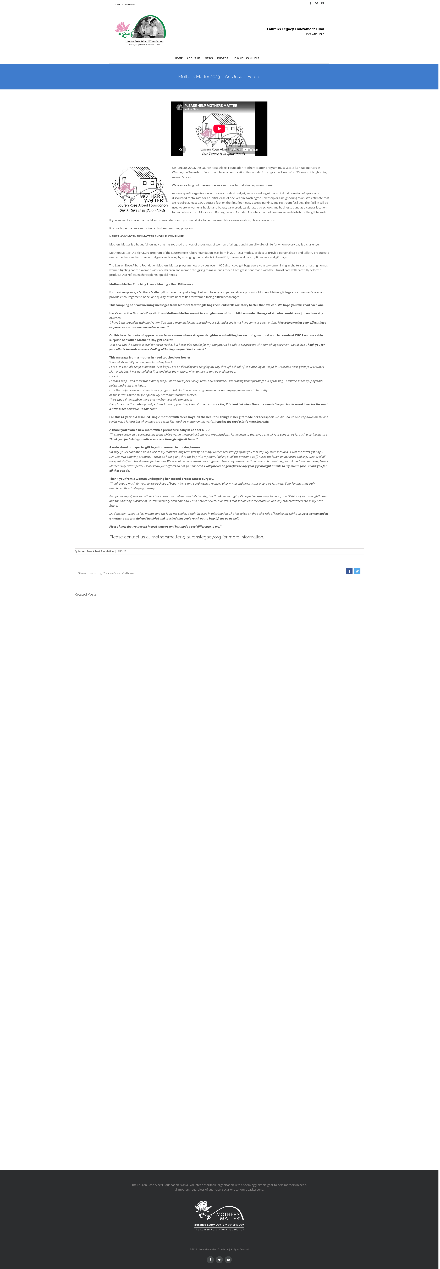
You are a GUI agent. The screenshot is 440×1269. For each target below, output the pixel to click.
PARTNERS (130, 4)
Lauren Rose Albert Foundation (96, 551)
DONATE (118, 4)
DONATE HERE (315, 34)
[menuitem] (181, 58)
